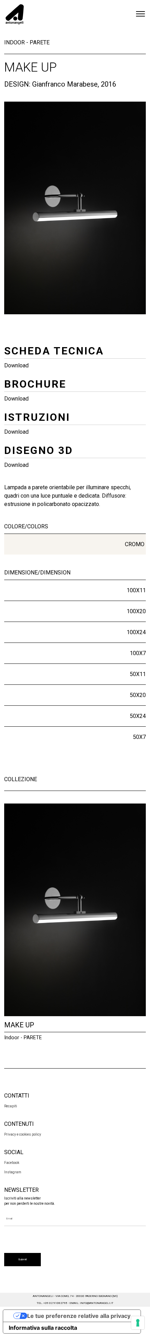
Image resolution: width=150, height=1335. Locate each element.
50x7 (139, 737)
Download (16, 365)
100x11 (136, 590)
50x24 (138, 716)
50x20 (138, 695)
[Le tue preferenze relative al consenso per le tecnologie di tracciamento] (137, 1322)
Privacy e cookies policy (22, 1134)
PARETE (40, 42)
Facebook (11, 1163)
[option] (75, 208)
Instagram (12, 1172)
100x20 (136, 611)
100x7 (138, 653)
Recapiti (10, 1106)
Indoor (14, 42)
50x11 (138, 674)
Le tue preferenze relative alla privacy (78, 1315)
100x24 (136, 632)
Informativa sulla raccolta (43, 1327)
